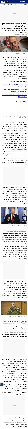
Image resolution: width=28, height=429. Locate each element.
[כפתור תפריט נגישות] (2, 384)
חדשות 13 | (24, 34)
